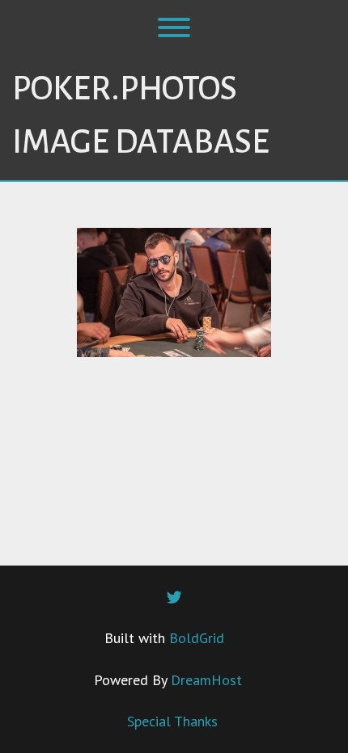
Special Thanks (172, 721)
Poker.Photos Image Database (140, 115)
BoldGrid (196, 638)
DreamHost (206, 680)
